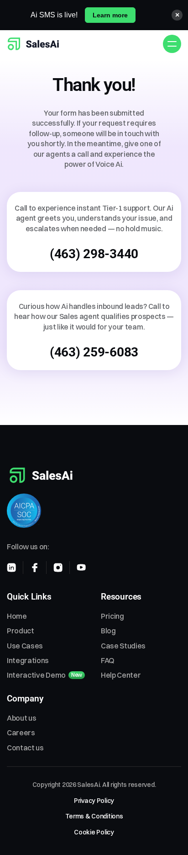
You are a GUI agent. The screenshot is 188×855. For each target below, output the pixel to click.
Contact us (25, 747)
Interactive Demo (36, 675)
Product (20, 630)
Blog (108, 630)
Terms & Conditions (94, 816)
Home (17, 616)
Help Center (121, 675)
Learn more (110, 15)
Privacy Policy (94, 801)
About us (21, 717)
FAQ (108, 660)
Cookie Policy (94, 832)
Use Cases (25, 645)
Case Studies (123, 645)
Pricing (112, 616)
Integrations (28, 660)
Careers (21, 732)
